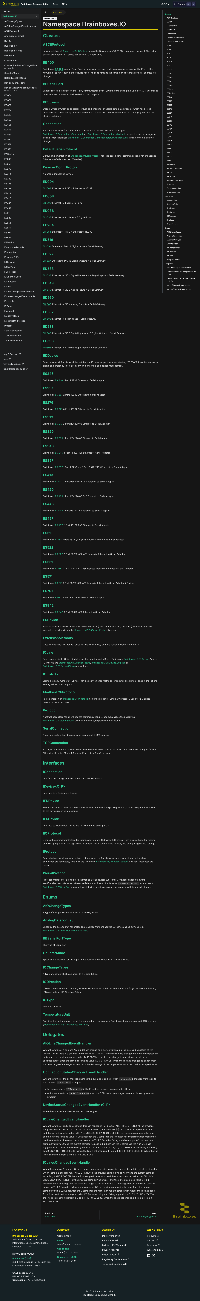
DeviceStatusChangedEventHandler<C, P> (76, 1105)
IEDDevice (51, 801)
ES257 (48, 388)
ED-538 (47, 275)
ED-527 (47, 260)
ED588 (48, 327)
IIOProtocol (52, 833)
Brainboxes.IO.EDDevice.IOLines (59, 666)
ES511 (48, 533)
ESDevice (50, 620)
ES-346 (59, 452)
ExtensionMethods (58, 638)
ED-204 (47, 231)
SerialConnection (56, 728)
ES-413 (58, 481)
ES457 (48, 519)
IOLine (48, 652)
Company (152, 1245)
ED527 (48, 254)
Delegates (169, 264)
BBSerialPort (53, 84)
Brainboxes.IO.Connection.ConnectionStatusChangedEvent (98, 137)
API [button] (63, 4)
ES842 (48, 605)
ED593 (48, 341)
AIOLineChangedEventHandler (67, 1043)
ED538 (48, 269)
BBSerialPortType (57, 938)
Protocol (49, 710)
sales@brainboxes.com (69, 1244)
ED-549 (47, 289)
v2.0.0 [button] (164, 4)
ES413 (48, 475)
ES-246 (59, 380)
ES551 (48, 562)
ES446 (48, 504)
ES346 (48, 446)
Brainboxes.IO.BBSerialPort (56, 887)
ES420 (48, 490)
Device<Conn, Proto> (60, 167)
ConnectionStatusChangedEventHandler (75, 1072)
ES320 (48, 432)
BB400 (48, 62)
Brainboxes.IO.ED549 (54, 930)
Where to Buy (154, 1249)
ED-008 (47, 203)
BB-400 (59, 69)
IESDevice (51, 819)
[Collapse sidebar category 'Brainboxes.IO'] (36, 16)
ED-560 (47, 304)
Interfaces (169, 196)
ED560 (48, 298)
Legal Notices (109, 1254)
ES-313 (58, 423)
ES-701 (58, 597)
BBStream (51, 102)
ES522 (48, 547)
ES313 (48, 417)
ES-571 (58, 583)
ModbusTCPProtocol (59, 692)
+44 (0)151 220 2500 (68, 1252)
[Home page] (45, 12)
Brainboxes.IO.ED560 (76, 930)
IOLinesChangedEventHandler (67, 1162)
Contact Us (63, 1235)
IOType (48, 1000)
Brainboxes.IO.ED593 (77, 1024)
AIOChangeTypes (57, 906)
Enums (167, 228)
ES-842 (59, 612)
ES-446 (59, 510)
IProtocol (50, 851)
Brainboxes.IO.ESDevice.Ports (89, 630)
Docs (56, 4)
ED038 (48, 211)
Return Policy (109, 1240)
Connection (52, 124)
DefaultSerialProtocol (60, 149)
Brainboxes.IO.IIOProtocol (75, 51)
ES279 (48, 403)
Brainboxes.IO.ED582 (54, 1024)
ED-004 (47, 188)
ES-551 (58, 568)
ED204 (48, 225)
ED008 (48, 196)
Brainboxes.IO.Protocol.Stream (58, 720)
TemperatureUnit (56, 1014)
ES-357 (59, 467)
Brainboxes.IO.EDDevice (136, 659)
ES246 (48, 374)
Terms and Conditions (113, 1264)
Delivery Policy (110, 1235)
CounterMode (54, 953)
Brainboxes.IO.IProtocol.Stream (112, 861)
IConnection (52, 772)
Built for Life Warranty (113, 1245)
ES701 (48, 591)
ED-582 (47, 318)
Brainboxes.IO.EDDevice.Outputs (108, 662)
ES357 (48, 461)
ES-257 (59, 394)
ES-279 (59, 409)
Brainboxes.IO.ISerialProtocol (85, 155)
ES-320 (59, 438)
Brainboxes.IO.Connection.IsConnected (63, 134)
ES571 (48, 576)
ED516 (48, 240)
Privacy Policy (109, 1249)
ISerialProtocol (54, 873)
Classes (168, 14)
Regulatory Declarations (114, 1259)
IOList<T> (51, 674)
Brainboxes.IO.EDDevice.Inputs (74, 662)
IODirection (52, 982)
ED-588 (47, 333)
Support (151, 1240)
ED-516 (47, 246)
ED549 (48, 283)
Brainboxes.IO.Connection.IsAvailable (107, 134)
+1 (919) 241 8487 (66, 1260)
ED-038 (47, 217)
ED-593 (47, 347)
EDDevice (50, 356)
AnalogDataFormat (58, 920)
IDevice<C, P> (54, 786)
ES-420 (59, 496)
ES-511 (58, 539)
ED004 (48, 182)
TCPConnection (55, 743)
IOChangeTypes (55, 967)
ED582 (48, 312)
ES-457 (59, 525)
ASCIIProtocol (54, 44)
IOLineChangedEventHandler (66, 1119)
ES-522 (59, 554)
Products (151, 1235)
